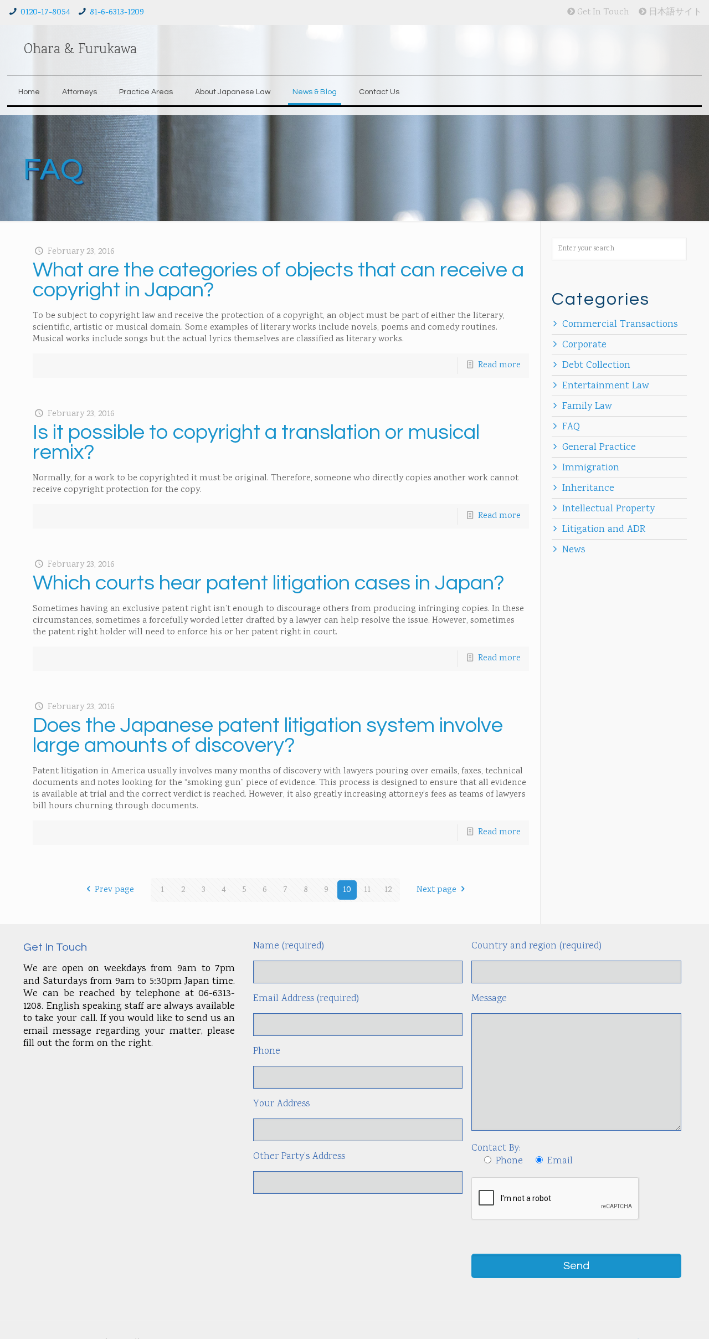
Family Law (587, 406)
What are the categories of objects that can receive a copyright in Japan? (278, 280)
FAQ (571, 427)
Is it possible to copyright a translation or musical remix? (256, 442)
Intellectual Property (608, 509)
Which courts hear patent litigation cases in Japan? (269, 583)
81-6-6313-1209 (117, 12)
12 (388, 890)
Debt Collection (596, 365)
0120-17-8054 (45, 12)
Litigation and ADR (603, 529)
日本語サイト (674, 12)
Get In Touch (602, 12)
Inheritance (588, 488)
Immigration (590, 468)
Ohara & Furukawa (80, 50)
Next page (436, 890)
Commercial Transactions (620, 324)
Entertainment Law (605, 386)
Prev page (114, 890)
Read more (499, 365)
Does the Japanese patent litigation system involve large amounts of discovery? (268, 735)
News (573, 550)
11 (367, 890)
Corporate (584, 345)
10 (347, 890)
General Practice (599, 447)
